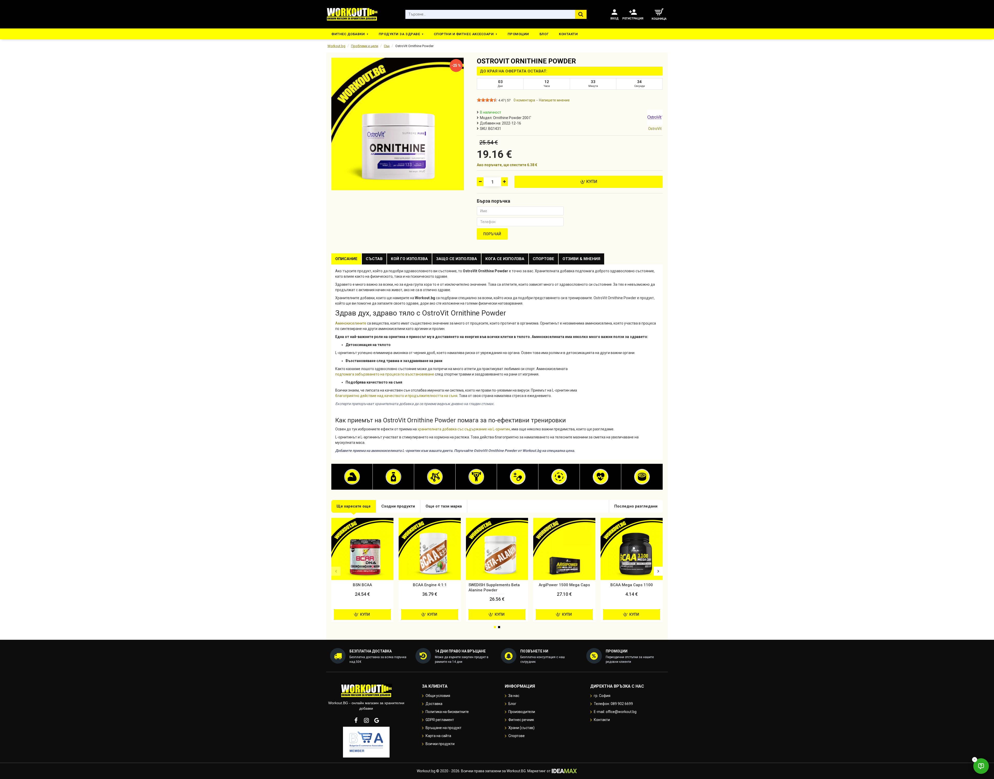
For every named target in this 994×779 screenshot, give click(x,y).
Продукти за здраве (399, 34)
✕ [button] (975, 759)
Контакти (568, 34)
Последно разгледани (635, 506)
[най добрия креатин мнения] (476, 476)
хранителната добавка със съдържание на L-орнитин (464, 429)
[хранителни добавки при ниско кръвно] (600, 476)
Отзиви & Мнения (581, 258)
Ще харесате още (354, 506)
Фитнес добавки (348, 34)
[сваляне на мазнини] (393, 476)
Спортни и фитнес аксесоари (464, 34)
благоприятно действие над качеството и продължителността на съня (396, 396)
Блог (544, 34)
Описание (346, 258)
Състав (374, 258)
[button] (335, 571)
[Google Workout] (377, 720)
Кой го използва (409, 258)
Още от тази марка (444, 506)
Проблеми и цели (364, 46)
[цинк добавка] (642, 476)
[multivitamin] (517, 476)
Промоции (518, 34)
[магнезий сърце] (559, 476)
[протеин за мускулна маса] (352, 476)
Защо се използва (456, 258)
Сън (387, 46)
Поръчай (492, 234)
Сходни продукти (398, 506)
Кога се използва (504, 258)
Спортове (543, 258)
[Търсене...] (581, 14)
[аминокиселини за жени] (435, 476)
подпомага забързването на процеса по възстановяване (384, 374)
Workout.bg (336, 46)
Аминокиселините (350, 323)
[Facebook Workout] (356, 720)
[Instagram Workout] (366, 720)
